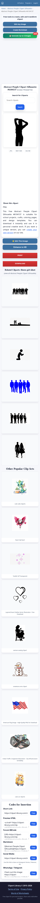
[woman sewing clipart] (20, 633)
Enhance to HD (20, 247)
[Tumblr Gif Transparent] (20, 559)
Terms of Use (13, 889)
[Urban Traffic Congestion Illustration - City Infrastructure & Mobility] (20, 741)
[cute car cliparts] (20, 779)
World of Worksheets (20, 893)
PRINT (20, 255)
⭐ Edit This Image (20, 241)
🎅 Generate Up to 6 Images (23, 35)
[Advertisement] (20, 62)
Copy (33, 813)
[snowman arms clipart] (20, 669)
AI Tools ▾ (20, 3)
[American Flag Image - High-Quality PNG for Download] (20, 705)
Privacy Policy (26, 889)
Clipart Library (14, 885)
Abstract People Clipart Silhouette (19, 8)
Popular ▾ (28, 3)
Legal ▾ (35, 3)
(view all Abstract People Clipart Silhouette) (20, 273)
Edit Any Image (20, 24)
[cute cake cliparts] (20, 487)
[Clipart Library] (2, 3)
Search (20, 107)
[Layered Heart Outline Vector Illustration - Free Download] (20, 595)
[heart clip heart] (20, 523)
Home (3, 8)
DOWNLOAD (20, 263)
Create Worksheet (20, 30)
